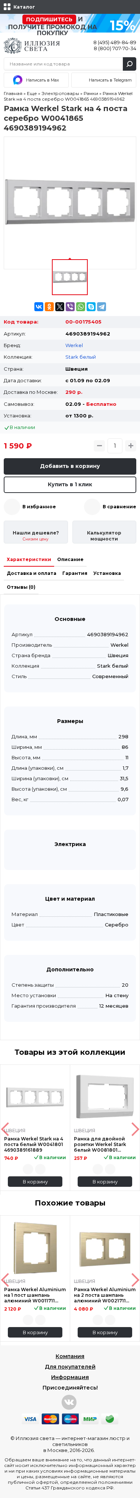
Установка (107, 573)
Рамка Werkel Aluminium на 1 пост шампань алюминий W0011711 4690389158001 (35, 1295)
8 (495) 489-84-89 (114, 42)
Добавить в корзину (70, 466)
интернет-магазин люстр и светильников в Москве (86, 1444)
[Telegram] (101, 306)
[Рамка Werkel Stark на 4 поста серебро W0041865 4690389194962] (70, 203)
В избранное (39, 506)
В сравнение (119, 506)
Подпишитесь (49, 19)
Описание (70, 559)
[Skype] (91, 306)
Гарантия (74, 573)
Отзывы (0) (21, 587)
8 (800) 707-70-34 (115, 48)
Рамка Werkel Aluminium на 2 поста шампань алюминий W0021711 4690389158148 (105, 1295)
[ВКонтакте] (38, 306)
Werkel (74, 345)
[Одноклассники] (49, 306)
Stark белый (80, 357)
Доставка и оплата (31, 573)
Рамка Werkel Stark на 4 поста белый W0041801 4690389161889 (33, 1144)
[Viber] (70, 306)
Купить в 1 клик (70, 484)
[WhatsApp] (80, 306)
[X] (59, 306)
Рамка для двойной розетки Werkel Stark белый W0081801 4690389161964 (100, 1144)
